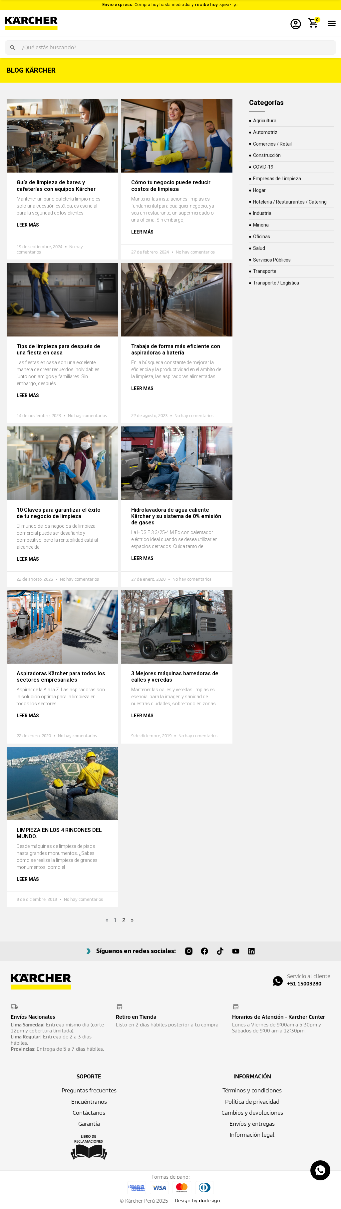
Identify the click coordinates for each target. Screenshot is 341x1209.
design (209, 1201)
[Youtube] (235, 951)
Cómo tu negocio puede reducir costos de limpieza (170, 185)
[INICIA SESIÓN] (295, 23)
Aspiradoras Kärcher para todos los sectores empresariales (61, 676)
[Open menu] (331, 23)
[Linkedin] (251, 951)
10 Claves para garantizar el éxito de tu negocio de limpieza (59, 513)
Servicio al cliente (308, 976)
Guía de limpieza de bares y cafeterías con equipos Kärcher (56, 185)
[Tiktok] (220, 951)
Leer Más (28, 225)
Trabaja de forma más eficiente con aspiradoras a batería (175, 349)
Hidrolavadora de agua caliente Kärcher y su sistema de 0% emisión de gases (176, 516)
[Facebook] (204, 951)
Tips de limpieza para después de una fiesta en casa (58, 349)
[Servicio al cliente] (278, 981)
